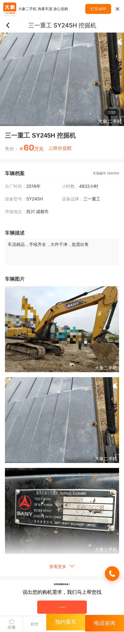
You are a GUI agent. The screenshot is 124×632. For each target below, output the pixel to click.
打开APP (98, 9)
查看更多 (58, 566)
